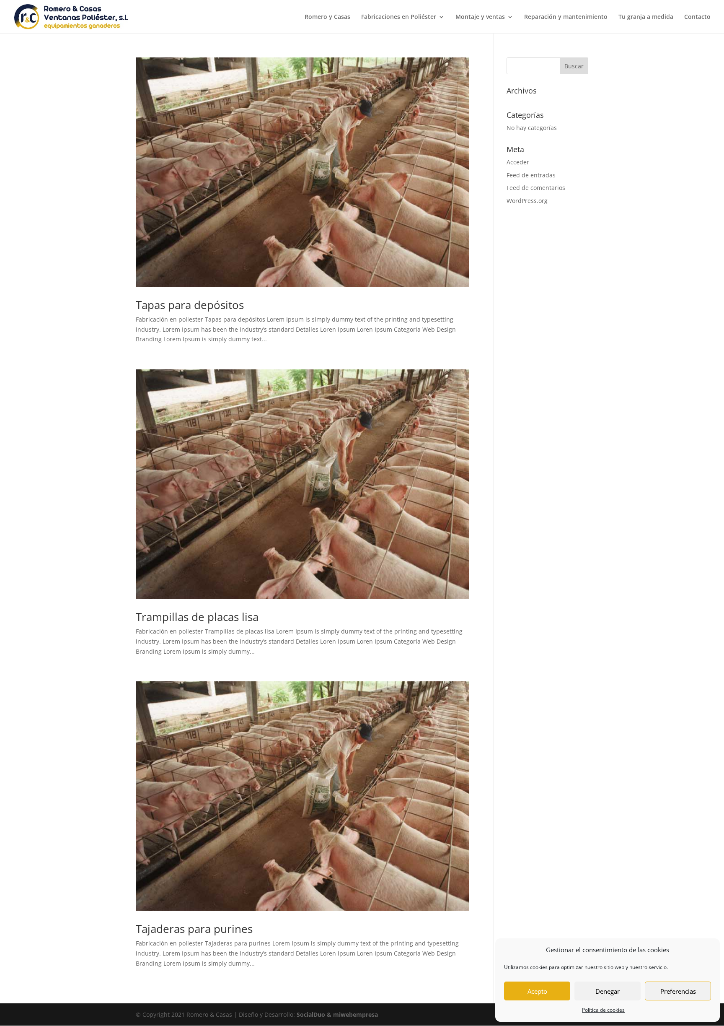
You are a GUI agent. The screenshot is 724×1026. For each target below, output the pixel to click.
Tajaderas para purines (194, 928)
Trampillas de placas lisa (197, 616)
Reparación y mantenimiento (566, 17)
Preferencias (678, 991)
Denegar (607, 991)
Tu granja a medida (645, 17)
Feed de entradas (531, 175)
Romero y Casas (327, 17)
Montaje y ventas (480, 17)
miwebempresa (355, 1014)
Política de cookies (603, 1009)
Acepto (537, 991)
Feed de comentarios (536, 188)
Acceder (518, 162)
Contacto (697, 17)
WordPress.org (527, 201)
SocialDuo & (315, 1014)
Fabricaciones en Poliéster (398, 17)
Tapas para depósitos (190, 304)
